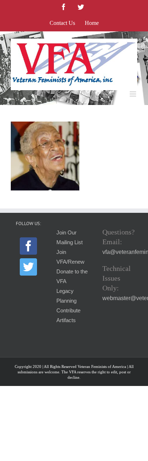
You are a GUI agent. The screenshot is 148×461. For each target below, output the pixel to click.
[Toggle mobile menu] (133, 94)
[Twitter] (28, 267)
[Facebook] (28, 246)
